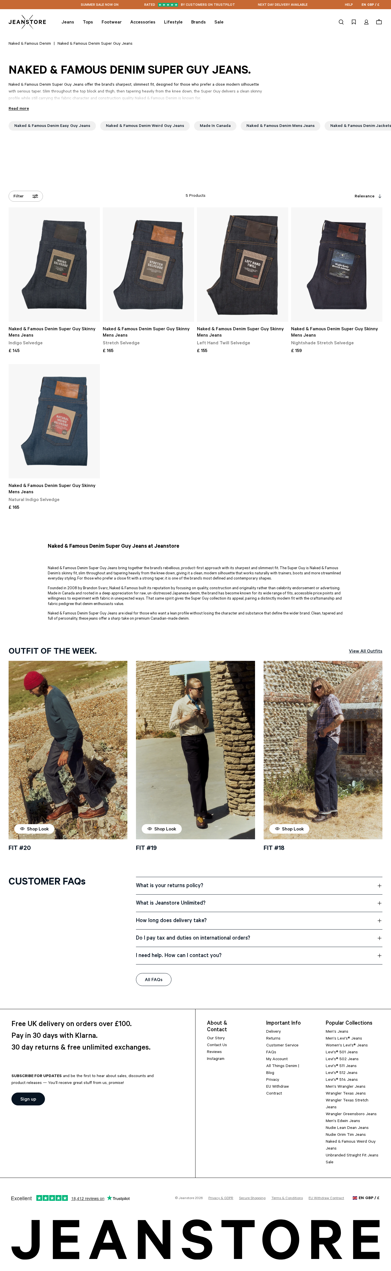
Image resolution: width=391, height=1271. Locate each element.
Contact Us (217, 1045)
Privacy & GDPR (220, 1199)
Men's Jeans (337, 1032)
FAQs (271, 1052)
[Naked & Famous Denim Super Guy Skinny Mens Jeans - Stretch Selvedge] (148, 264)
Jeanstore (186, 1199)
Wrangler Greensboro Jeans (351, 1114)
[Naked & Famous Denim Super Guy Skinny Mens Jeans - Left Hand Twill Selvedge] (242, 264)
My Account (277, 1059)
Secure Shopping (252, 1199)
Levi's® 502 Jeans (342, 1059)
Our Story (216, 1038)
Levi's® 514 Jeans (342, 1080)
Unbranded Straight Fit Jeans (352, 1156)
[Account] (366, 22)
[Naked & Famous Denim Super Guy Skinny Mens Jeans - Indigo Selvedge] (54, 264)
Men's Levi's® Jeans (344, 1039)
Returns (273, 1039)
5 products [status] (196, 196)
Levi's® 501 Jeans (342, 1052)
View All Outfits (365, 651)
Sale (329, 1162)
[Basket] (378, 22)
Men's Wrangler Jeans (346, 1087)
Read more (19, 109)
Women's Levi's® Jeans (347, 1046)
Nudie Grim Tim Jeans (346, 1135)
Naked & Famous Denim (30, 44)
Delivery (273, 1032)
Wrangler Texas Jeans (346, 1094)
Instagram (215, 1059)
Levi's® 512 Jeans (342, 1073)
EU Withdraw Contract (326, 1199)
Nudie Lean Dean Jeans (347, 1128)
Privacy (272, 1080)
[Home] (27, 22)
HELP (349, 5)
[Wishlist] (354, 22)
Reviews (214, 1052)
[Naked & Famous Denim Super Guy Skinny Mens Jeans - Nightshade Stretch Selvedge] (336, 264)
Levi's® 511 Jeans (341, 1066)
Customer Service (282, 1046)
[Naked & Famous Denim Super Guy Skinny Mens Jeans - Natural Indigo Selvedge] (54, 421)
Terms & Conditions (287, 1199)
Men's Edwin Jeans (343, 1121)
